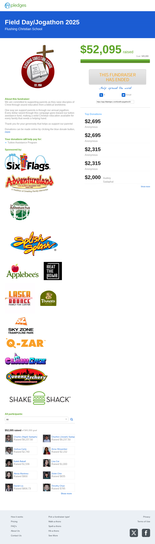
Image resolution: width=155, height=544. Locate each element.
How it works (17, 517)
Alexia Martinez (21, 473)
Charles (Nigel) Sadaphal (26, 437)
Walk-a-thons (54, 521)
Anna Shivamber (59, 449)
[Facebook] (146, 532)
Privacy (146, 517)
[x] (134, 532)
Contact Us (16, 535)
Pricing (14, 521)
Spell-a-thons (54, 526)
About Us (15, 531)
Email (128, 94)
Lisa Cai (55, 461)
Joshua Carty (20, 449)
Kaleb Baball (20, 461)
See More (53, 535)
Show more (66, 493)
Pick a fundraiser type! (59, 517)
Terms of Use (143, 521)
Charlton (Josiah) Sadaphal (64, 437)
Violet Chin (56, 473)
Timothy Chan (58, 486)
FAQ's (14, 526)
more (7, 132)
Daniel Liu (18, 486)
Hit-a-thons (53, 531)
